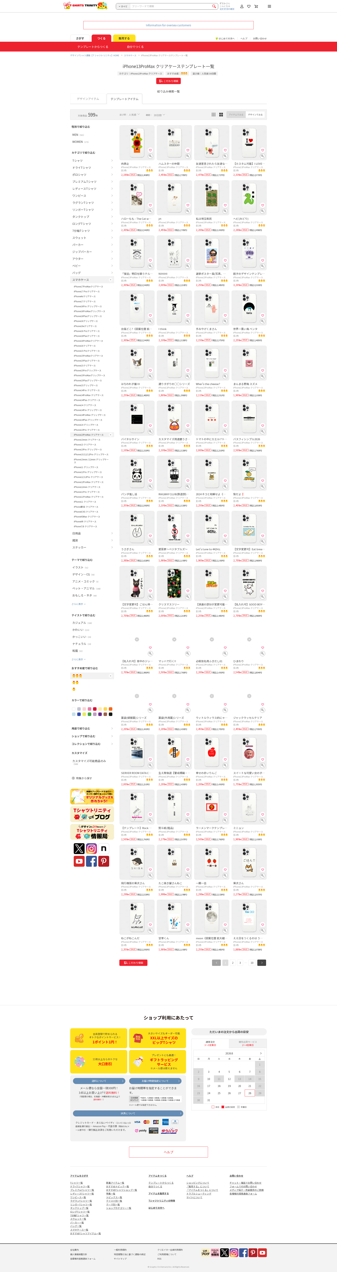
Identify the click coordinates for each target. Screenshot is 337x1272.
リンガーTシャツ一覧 (81, 1204)
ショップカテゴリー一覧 (118, 1208)
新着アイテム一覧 (115, 1182)
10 (252, 962)
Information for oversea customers (168, 25)
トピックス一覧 (114, 1197)
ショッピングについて (197, 1182)
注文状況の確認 (227, 8)
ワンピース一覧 (78, 1197)
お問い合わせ (260, 38)
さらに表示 (77, 604)
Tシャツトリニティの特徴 (161, 1200)
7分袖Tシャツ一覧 (79, 1215)
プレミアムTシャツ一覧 (82, 1190)
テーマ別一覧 (113, 1204)
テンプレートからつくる (161, 1182)
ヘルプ (243, 38)
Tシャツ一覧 (76, 1182)
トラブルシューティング (198, 1193)
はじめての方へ (156, 1207)
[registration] (150, 150)
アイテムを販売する (158, 1193)
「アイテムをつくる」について (202, 1190)
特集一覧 (110, 1193)
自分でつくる (155, 1186)
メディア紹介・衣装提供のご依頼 (247, 1190)
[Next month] (261, 1053)
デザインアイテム (88, 99)
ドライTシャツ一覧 (80, 1186)
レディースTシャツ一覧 (82, 1193)
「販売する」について (197, 1186)
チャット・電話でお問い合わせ (246, 1182)
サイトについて (194, 1197)
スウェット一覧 (78, 1218)
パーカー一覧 (77, 1222)
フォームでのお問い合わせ (243, 1186)
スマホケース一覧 (79, 1229)
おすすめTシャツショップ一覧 (121, 1190)
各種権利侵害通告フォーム (243, 1193)
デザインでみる (255, 114)
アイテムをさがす (79, 1175)
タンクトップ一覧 (79, 1208)
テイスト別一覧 (114, 1200)
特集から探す (84, 778)
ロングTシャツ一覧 (80, 1211)
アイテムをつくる (157, 1175)
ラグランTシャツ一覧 (81, 1200)
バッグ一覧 (76, 1226)
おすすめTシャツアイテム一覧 (85, 1233)
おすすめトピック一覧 (117, 1186)
